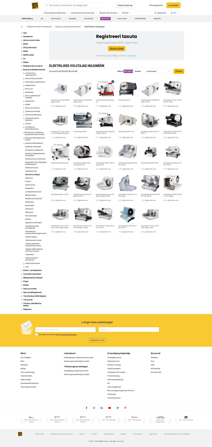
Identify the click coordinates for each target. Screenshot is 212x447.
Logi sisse (132, 55)
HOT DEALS (128, 71)
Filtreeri (179, 71)
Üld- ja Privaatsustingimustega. (66, 334)
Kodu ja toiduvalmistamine (68, 26)
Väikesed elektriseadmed (39, 26)
